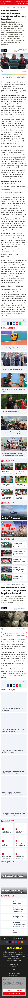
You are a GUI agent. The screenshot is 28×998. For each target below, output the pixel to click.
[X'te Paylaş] (5, 50)
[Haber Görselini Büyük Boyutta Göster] (14, 61)
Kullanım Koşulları (14, 973)
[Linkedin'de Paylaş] (14, 323)
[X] (10, 942)
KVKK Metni (19, 990)
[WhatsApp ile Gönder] (20, 323)
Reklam (14, 969)
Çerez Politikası (8, 990)
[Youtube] (19, 942)
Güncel (8, 7)
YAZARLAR (20, 938)
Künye (14, 967)
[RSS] (22, 942)
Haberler (3, 7)
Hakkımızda (14, 964)
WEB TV (6, 938)
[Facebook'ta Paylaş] (2, 50)
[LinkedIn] (16, 942)
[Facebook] (7, 942)
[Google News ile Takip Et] (23, 71)
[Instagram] (13, 942)
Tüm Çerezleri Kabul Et (14, 993)
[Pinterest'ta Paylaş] (17, 323)
